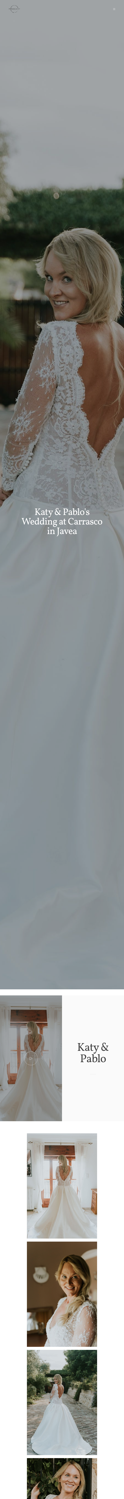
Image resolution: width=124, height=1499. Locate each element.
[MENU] (113, 9)
